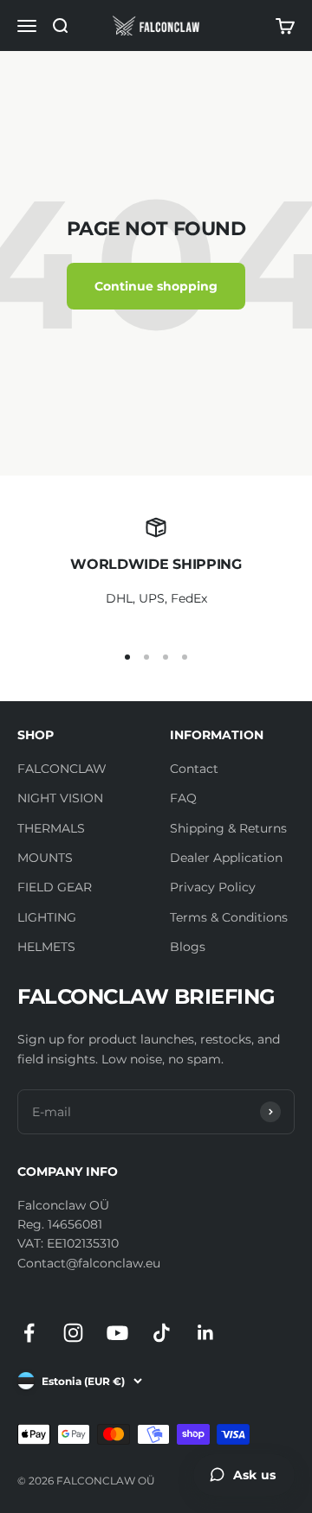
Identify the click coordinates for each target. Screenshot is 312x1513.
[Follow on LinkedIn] (206, 1332)
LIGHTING (46, 917)
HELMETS (46, 946)
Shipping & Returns (228, 828)
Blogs (187, 946)
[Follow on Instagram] (73, 1332)
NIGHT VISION (60, 798)
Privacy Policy (213, 887)
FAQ (183, 798)
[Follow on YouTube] (117, 1332)
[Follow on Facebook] (29, 1332)
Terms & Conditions (229, 917)
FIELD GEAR (54, 887)
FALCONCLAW (62, 768)
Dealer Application (226, 857)
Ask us (254, 1475)
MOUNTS (45, 857)
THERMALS (51, 828)
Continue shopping (156, 286)
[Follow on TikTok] (161, 1332)
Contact (194, 768)
